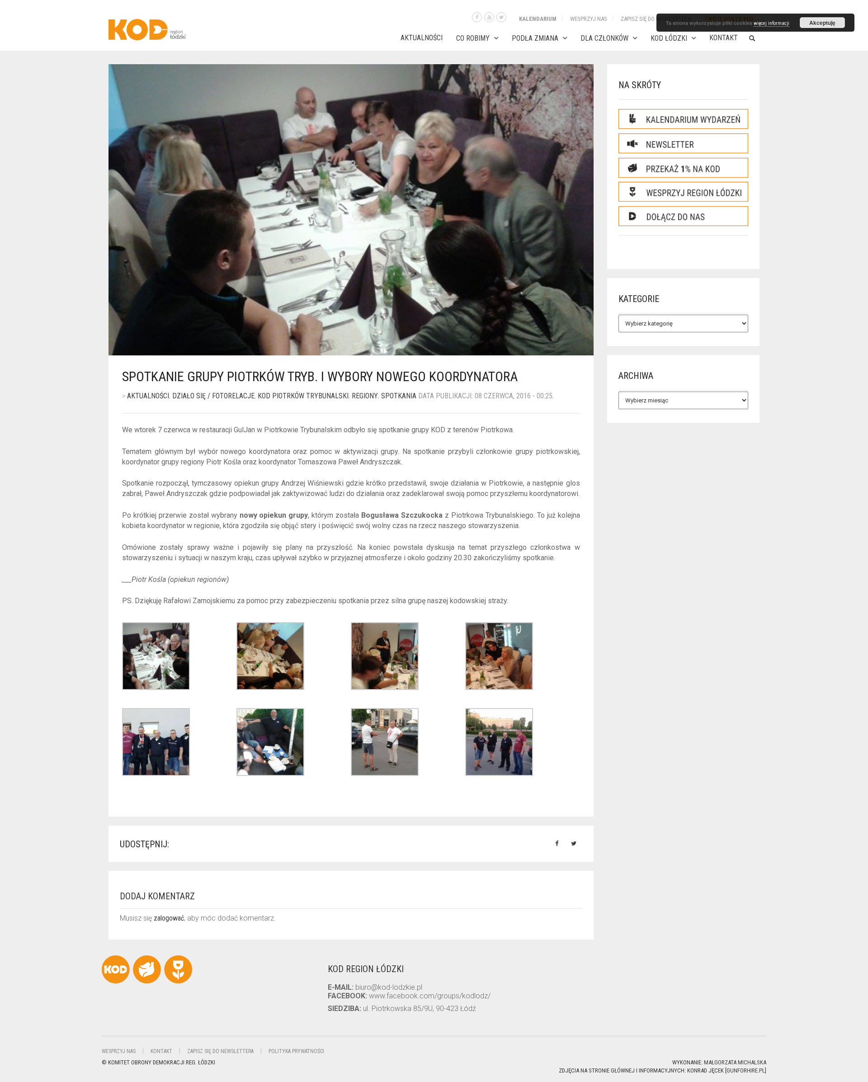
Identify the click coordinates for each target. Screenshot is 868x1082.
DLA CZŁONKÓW (604, 38)
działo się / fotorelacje (213, 396)
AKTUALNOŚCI (422, 37)
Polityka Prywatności (296, 1051)
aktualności (148, 396)
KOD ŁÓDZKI (669, 38)
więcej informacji (771, 23)
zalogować (169, 918)
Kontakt (723, 37)
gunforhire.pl (745, 1070)
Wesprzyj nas (588, 18)
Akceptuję (822, 23)
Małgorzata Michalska (735, 1062)
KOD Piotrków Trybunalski (303, 396)
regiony (365, 396)
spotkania (398, 396)
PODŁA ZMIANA (535, 38)
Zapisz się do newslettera (656, 18)
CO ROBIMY (473, 38)
